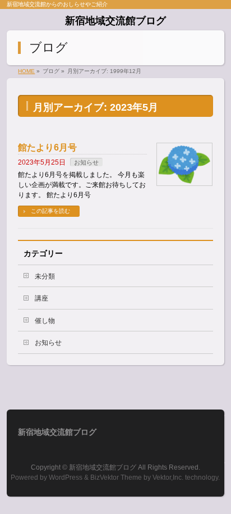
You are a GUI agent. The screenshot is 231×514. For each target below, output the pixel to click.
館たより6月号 (47, 147)
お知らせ (86, 162)
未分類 (45, 276)
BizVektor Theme (116, 477)
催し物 (45, 321)
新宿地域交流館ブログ (115, 20)
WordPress (65, 477)
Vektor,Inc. (168, 477)
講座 (41, 298)
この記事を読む (50, 211)
